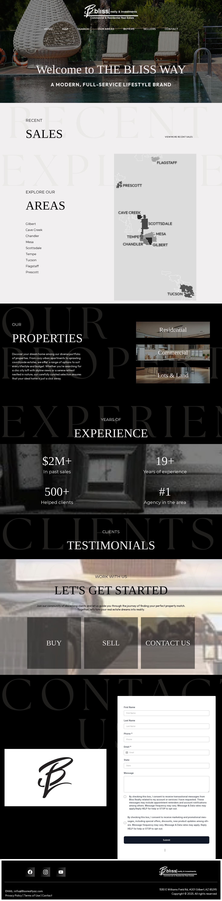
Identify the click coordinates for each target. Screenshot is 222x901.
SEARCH (83, 28)
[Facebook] (30, 872)
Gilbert (31, 224)
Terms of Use (32, 895)
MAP (65, 28)
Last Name (129, 720)
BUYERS (128, 28)
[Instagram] (45, 872)
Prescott (32, 272)
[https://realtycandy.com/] (178, 871)
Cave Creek (34, 230)
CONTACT (171, 28)
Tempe (31, 254)
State (126, 760)
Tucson (31, 260)
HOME (48, 28)
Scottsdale (34, 248)
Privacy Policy (157, 850)
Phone (128, 733)
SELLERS (149, 28)
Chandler (32, 236)
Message (129, 773)
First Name (129, 707)
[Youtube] (61, 872)
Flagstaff (32, 266)
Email (127, 746)
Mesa (30, 242)
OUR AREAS (106, 28)
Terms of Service (174, 850)
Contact (47, 895)
